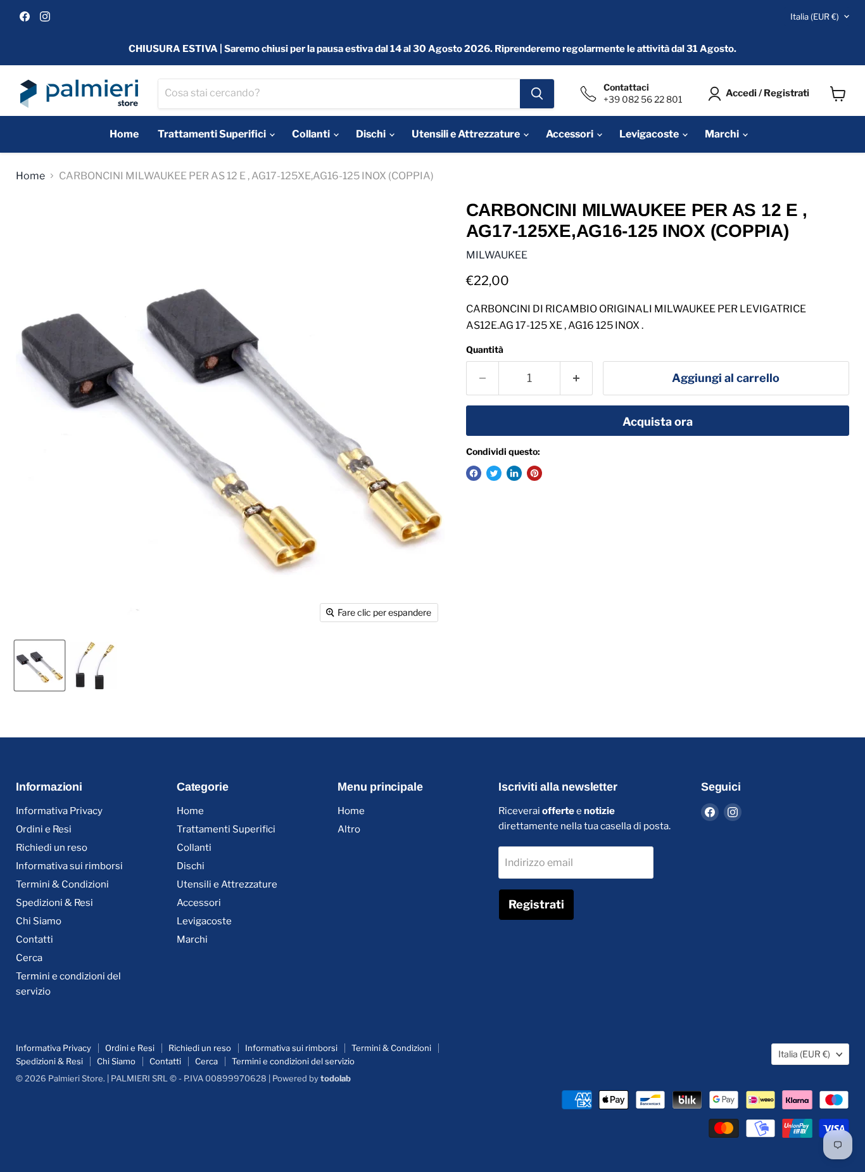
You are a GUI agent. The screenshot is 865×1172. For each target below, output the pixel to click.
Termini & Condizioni (62, 884)
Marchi (723, 134)
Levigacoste (650, 134)
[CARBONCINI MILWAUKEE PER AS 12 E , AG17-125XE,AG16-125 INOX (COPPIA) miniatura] (40, 665)
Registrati (536, 904)
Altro (349, 829)
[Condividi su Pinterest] (534, 473)
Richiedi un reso (51, 847)
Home (124, 134)
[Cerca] (537, 93)
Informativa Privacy (59, 811)
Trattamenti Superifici (213, 134)
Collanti (312, 134)
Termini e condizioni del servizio (293, 1061)
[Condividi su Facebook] (473, 473)
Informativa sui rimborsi (69, 866)
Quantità (484, 350)
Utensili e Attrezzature (467, 134)
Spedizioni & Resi (54, 902)
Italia (814, 16)
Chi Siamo (38, 921)
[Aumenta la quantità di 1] (576, 378)
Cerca (29, 958)
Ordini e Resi (44, 829)
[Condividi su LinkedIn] (514, 473)
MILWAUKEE (496, 255)
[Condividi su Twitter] (494, 473)
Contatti (34, 939)
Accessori (570, 134)
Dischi (372, 134)
